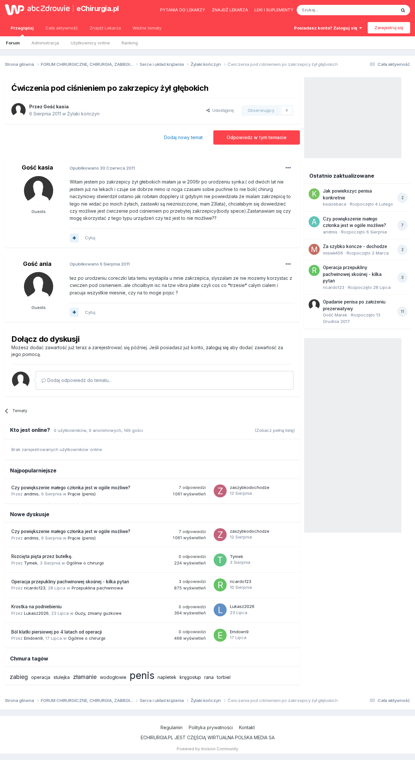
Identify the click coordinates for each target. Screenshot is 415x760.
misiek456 (333, 252)
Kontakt (247, 727)
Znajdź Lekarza (105, 27)
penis (142, 675)
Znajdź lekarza (230, 9)
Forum (13, 42)
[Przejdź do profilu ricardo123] (220, 584)
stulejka (61, 677)
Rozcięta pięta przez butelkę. (41, 556)
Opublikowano (102, 168)
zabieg (19, 676)
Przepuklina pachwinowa (97, 587)
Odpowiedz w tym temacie (257, 137)
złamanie (85, 676)
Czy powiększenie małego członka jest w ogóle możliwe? (70, 487)
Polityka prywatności (211, 727)
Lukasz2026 (36, 613)
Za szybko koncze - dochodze (355, 246)
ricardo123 (34, 587)
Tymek (30, 562)
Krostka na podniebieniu (36, 606)
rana (209, 677)
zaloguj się (217, 347)
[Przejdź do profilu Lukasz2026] (220, 609)
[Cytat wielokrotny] (74, 238)
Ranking (130, 42)
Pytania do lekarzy (182, 9)
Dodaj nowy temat (183, 137)
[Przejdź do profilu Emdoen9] (220, 635)
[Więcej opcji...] (288, 168)
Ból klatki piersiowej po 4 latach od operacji (56, 632)
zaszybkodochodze (249, 487)
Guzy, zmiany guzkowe (98, 613)
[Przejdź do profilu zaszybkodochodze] (220, 490)
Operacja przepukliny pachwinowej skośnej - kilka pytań (70, 581)
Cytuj (90, 237)
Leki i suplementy (274, 9)
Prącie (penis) (82, 493)
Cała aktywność (61, 27)
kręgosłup (190, 677)
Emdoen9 (33, 638)
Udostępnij (222, 110)
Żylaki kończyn (83, 113)
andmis (31, 493)
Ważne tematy (147, 27)
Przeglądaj (22, 27)
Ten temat (377, 9)
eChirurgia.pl (98, 8)
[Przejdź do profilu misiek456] (314, 249)
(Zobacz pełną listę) (275, 430)
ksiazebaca (334, 204)
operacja (40, 677)
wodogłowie (113, 677)
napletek (167, 677)
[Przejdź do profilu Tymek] (220, 559)
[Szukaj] (403, 10)
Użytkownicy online (90, 42)
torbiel (224, 677)
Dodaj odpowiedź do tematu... (79, 380)
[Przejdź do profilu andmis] (314, 221)
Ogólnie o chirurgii (85, 562)
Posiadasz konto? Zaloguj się (326, 27)
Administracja (45, 42)
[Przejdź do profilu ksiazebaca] (314, 193)
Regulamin (171, 727)
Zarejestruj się (388, 27)
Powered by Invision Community (207, 748)
